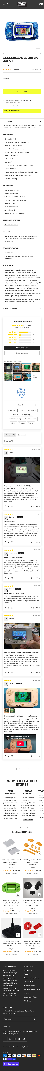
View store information (12, 106)
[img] (8, 449)
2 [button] (19, 769)
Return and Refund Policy (32, 989)
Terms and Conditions (31, 978)
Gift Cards (27, 1001)
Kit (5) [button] (21, 410)
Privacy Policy (29, 982)
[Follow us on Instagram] (14, 1039)
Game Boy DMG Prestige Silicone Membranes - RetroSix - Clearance (32, 943)
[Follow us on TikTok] (24, 1039)
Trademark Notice (10, 309)
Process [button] (22, 423)
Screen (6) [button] (11, 410)
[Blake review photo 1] (22, 470)
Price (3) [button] (15, 415)
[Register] (34, 1019)
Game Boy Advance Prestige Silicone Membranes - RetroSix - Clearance (32, 903)
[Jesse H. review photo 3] (12, 710)
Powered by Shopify (23, 1047)
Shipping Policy (29, 986)
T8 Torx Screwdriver (11, 225)
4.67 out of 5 (27, 326)
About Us (27, 974)
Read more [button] (8, 501)
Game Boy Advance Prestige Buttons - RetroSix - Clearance (32, 862)
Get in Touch (28, 820)
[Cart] (40, 4)
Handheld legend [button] (30, 419)
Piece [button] (13, 423)
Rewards (27, 993)
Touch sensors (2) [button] (15, 419)
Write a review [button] (22, 348)
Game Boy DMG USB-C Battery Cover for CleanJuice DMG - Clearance (11, 943)
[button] (12, 332)
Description (7, 121)
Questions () (22, 435)
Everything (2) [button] (27, 415)
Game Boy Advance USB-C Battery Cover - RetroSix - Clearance (11, 862)
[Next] (40, 53)
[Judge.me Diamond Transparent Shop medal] (21, 392)
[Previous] (3, 53)
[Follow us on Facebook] (5, 1039)
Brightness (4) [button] (31, 410)
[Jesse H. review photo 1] (22, 698)
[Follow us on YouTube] (19, 1039)
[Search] (8, 4)
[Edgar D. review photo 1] (22, 636)
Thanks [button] (30, 423)
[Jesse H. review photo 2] (6, 710)
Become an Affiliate (30, 997)
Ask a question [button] (22, 353)
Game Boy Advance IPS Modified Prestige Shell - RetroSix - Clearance (11, 903)
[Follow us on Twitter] (9, 1039)
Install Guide (8, 253)
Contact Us (28, 970)
